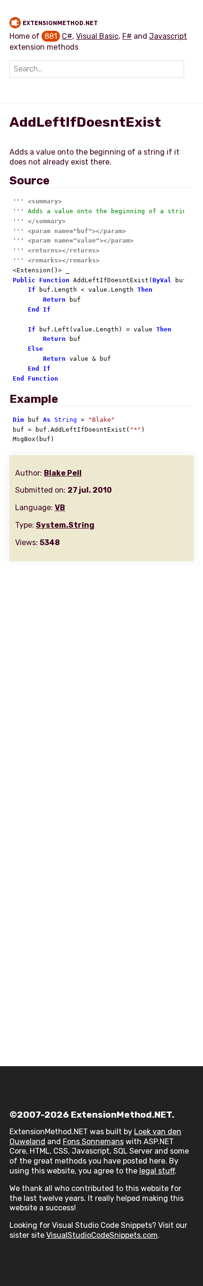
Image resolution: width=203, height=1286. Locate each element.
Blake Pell (63, 473)
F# (127, 36)
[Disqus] (101, 687)
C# (67, 36)
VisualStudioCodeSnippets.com (102, 1235)
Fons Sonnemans (93, 1141)
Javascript (168, 36)
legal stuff (157, 1170)
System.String (65, 525)
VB (60, 507)
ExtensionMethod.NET (60, 23)
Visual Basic (97, 36)
